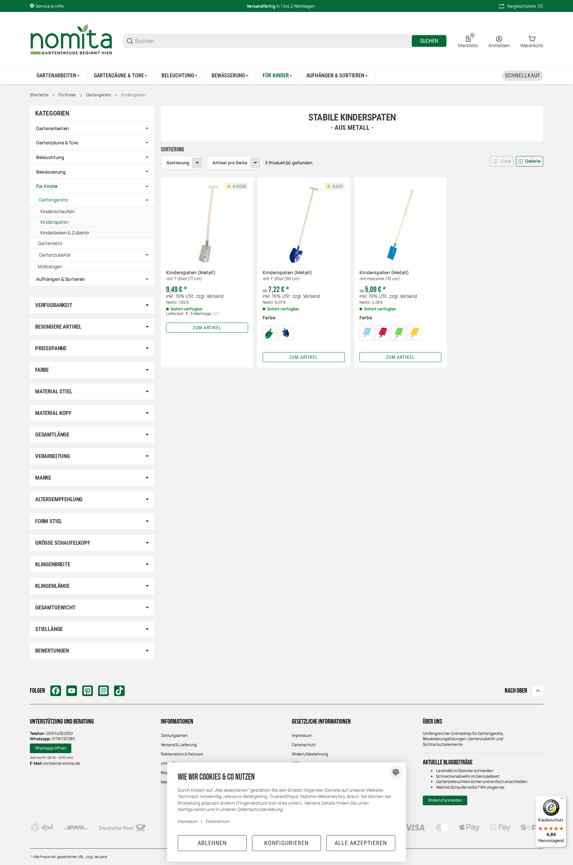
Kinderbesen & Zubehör (65, 232)
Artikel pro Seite (230, 163)
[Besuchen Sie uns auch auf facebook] (55, 690)
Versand (215, 296)
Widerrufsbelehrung (310, 754)
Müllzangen (50, 266)
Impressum (302, 735)
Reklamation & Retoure (182, 754)
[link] (92, 128)
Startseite (39, 95)
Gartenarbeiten (52, 128)
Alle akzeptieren (361, 842)
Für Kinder (67, 95)
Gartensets (50, 243)
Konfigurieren (286, 842)
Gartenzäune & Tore (57, 142)
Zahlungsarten (174, 735)
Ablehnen (212, 842)
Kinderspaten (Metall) (191, 275)
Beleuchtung (50, 157)
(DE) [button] (216, 313)
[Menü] (562, 800)
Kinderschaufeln (57, 211)
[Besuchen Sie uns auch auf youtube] (71, 690)
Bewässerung (51, 172)
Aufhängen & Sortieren (60, 279)
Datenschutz (304, 744)
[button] (502, 161)
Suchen (429, 41)
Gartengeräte (98, 95)
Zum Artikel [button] (207, 327)
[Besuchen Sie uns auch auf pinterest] (87, 690)
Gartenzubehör (55, 255)
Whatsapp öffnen (50, 748)
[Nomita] (71, 40)
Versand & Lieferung (179, 744)
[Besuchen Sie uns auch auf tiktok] (119, 690)
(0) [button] (525, 6)
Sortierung (177, 163)
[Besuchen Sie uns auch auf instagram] (103, 690)
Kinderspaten (133, 95)
